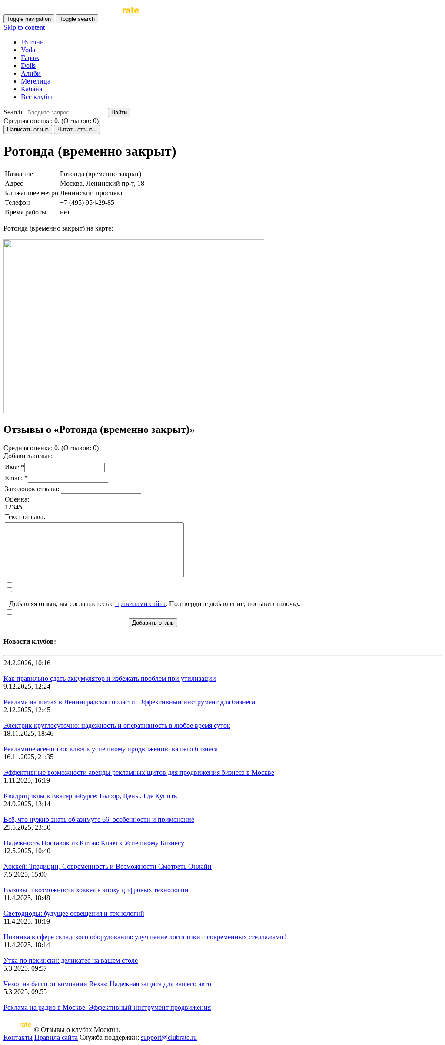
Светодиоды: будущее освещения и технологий (73, 913)
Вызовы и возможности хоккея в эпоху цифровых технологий (96, 890)
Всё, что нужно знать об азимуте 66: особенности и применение (98, 819)
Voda (28, 50)
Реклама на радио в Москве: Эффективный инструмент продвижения (107, 1007)
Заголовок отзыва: (33, 488)
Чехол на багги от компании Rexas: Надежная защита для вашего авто (107, 984)
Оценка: (17, 499)
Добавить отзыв (153, 623)
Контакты (18, 1037)
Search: (13, 112)
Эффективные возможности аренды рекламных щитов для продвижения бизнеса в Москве (138, 772)
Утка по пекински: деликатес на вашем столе (70, 960)
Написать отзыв (28, 129)
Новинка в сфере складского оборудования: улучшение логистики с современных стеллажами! (144, 937)
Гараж (30, 57)
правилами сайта (140, 603)
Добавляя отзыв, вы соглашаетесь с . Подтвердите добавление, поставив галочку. (155, 603)
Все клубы (36, 96)
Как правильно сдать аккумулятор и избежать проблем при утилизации (109, 678)
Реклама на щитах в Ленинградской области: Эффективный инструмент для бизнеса (129, 702)
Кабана (31, 89)
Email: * (16, 478)
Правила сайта (56, 1037)
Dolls (28, 65)
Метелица (35, 81)
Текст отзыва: (25, 516)
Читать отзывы (76, 129)
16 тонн (32, 42)
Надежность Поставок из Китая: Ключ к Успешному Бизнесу (93, 843)
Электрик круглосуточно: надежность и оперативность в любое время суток (116, 725)
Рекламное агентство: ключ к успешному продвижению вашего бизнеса (110, 749)
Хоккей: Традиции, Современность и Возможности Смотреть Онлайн (107, 866)
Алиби (31, 73)
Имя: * (14, 467)
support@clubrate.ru (169, 1037)
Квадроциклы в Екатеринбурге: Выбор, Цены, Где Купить (90, 796)
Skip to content (24, 27)
